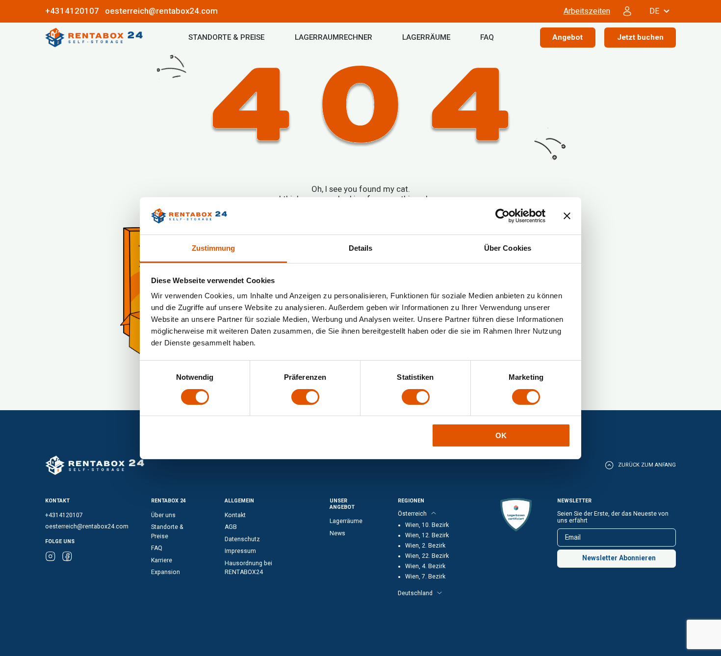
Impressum (240, 551)
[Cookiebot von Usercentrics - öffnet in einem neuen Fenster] (502, 216)
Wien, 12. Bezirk (427, 535)
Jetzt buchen (640, 37)
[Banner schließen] (567, 215)
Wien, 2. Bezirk (425, 545)
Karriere (161, 560)
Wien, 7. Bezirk (425, 576)
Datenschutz (242, 539)
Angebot (567, 37)
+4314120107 (64, 515)
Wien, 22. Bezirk (427, 555)
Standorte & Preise (226, 37)
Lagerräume (426, 37)
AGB (231, 527)
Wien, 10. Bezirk (427, 525)
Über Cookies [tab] (507, 248)
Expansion (165, 572)
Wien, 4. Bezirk (425, 566)
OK (501, 435)
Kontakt (235, 515)
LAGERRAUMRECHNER (333, 37)
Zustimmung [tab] (213, 248)
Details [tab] (361, 248)
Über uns (163, 515)
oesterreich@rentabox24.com (161, 11)
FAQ (487, 37)
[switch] (305, 397)
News (337, 533)
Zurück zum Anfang (647, 465)
